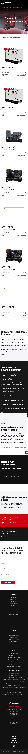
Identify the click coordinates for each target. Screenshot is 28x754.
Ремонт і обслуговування (14, 657)
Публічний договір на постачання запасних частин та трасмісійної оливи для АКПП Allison (14, 688)
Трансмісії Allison (14, 603)
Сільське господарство (14, 635)
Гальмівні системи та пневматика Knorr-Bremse (14, 610)
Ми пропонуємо (7, 447)
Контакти (14, 742)
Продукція (8, 7)
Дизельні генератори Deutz (14, 612)
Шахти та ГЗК (14, 641)
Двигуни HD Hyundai (14, 599)
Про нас (14, 736)
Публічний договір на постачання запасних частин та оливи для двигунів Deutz (14, 684)
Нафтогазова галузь (14, 643)
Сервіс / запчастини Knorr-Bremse (14, 666)
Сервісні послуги (14, 653)
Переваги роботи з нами (20, 447)
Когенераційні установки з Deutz (14, 626)
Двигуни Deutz (14, 597)
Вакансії (14, 738)
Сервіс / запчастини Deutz (14, 659)
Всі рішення (14, 633)
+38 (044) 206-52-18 (14, 711)
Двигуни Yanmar (14, 601)
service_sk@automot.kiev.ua (14, 725)
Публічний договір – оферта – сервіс (14, 677)
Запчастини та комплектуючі (14, 655)
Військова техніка (14, 637)
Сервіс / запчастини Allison (14, 661)
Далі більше (2, 27)
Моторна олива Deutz (14, 607)
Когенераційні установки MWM (14, 623)
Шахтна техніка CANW (14, 614)
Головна (3, 7)
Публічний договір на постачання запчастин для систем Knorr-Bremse (14, 695)
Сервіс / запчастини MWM (14, 664)
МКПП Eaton (14, 605)
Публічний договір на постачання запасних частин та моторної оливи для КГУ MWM (14, 691)
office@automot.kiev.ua (14, 714)
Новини (14, 740)
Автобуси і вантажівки (14, 639)
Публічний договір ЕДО (14, 675)
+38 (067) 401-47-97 (14, 723)
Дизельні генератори (17, 7)
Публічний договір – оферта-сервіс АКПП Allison (14, 679)
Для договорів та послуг (14, 673)
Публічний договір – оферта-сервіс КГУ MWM (14, 681)
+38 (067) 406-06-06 (14, 713)
